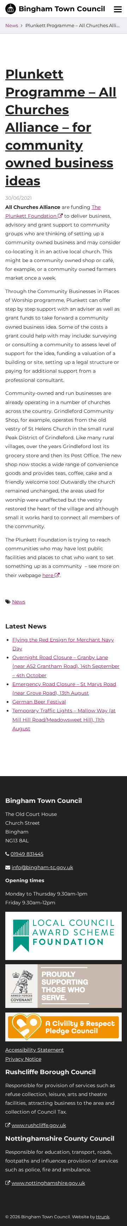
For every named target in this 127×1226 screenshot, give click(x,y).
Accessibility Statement (34, 1050)
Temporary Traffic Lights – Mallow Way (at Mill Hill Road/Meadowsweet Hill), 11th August (64, 719)
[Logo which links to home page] (55, 9)
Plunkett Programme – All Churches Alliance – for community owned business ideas (60, 127)
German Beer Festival (39, 702)
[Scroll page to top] (113, 1212)
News (11, 25)
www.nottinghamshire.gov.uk (48, 1183)
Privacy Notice (23, 1059)
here (48, 575)
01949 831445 (27, 854)
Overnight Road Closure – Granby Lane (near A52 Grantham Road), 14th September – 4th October (66, 666)
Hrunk (102, 1216)
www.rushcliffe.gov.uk (39, 1125)
